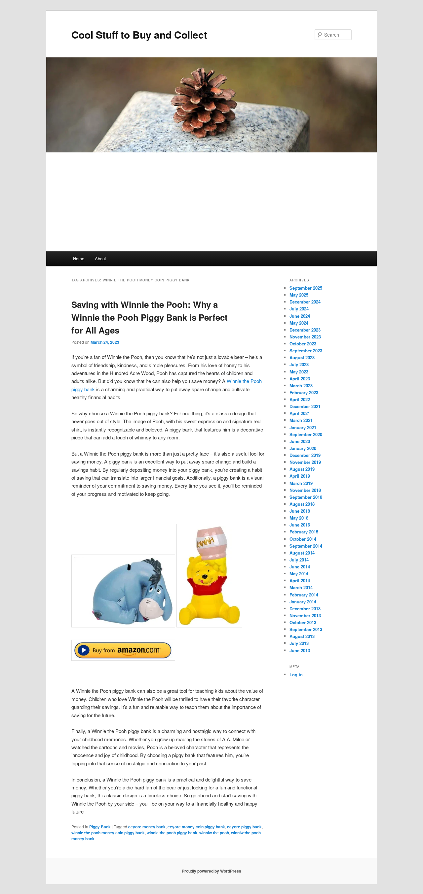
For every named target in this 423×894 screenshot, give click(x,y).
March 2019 (301, 483)
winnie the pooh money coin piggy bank (108, 833)
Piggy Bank (100, 827)
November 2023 (305, 337)
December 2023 (305, 330)
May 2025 (298, 295)
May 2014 (298, 573)
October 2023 (302, 343)
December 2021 (305, 406)
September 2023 (305, 350)
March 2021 (301, 420)
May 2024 (298, 323)
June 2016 (299, 525)
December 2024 (305, 302)
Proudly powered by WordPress (211, 871)
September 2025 (305, 288)
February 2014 (303, 594)
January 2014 (302, 601)
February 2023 (303, 392)
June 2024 (299, 316)
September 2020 (305, 434)
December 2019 (305, 455)
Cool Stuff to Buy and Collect (139, 34)
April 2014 (299, 580)
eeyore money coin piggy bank (196, 827)
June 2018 (299, 511)
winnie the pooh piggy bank (172, 833)
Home (78, 258)
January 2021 (302, 427)
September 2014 (305, 546)
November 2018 (305, 490)
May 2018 (298, 518)
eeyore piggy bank (244, 827)
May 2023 (298, 371)
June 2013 (299, 650)
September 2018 (305, 497)
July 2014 (299, 560)
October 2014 (302, 539)
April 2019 (299, 476)
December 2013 (305, 608)
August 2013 (302, 636)
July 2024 (299, 308)
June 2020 (299, 441)
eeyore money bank (147, 827)
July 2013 (299, 643)
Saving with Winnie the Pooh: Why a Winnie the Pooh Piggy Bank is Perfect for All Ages (149, 317)
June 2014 (299, 566)
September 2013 (305, 629)
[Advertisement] (211, 202)
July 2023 (299, 364)
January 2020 (302, 448)
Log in (296, 674)
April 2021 (299, 413)
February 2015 (303, 531)
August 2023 (302, 357)
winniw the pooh (214, 833)
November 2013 (305, 615)
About (100, 258)
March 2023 (301, 385)
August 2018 (302, 504)
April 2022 (299, 399)
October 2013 (302, 622)
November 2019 (305, 462)
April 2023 (299, 378)
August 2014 (302, 553)
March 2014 (301, 587)
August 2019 (302, 469)
